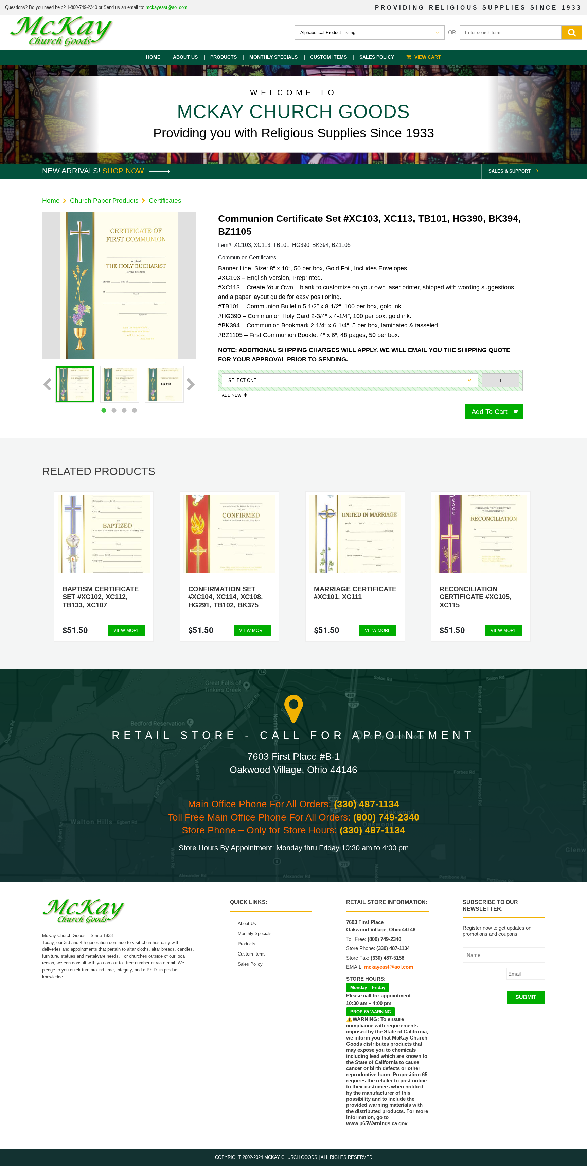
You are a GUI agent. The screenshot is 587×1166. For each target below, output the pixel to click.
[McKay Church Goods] (62, 32)
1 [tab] (103, 410)
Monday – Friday (367, 987)
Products (223, 57)
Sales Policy (376, 57)
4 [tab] (134, 410)
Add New (231, 395)
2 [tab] (113, 410)
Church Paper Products (104, 200)
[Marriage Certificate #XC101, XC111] (355, 534)
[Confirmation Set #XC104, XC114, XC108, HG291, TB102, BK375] (229, 534)
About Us (185, 57)
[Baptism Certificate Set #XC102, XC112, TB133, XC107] (104, 534)
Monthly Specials (273, 57)
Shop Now (124, 171)
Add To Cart (490, 412)
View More (126, 630)
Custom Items (328, 57)
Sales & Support (509, 171)
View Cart (427, 57)
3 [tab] (124, 410)
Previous (47, 385)
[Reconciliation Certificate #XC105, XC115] (481, 534)
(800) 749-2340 (386, 817)
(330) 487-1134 (366, 804)
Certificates (165, 200)
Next (191, 385)
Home (153, 57)
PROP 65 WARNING (370, 1011)
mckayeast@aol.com (167, 7)
